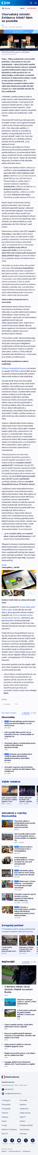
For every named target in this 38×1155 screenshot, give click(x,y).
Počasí (4, 1121)
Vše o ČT (5, 1134)
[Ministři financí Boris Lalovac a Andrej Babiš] (19, 40)
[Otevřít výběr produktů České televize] (35, 3)
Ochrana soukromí (14, 1151)
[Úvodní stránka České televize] (10, 1077)
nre (3, 25)
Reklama (23, 1104)
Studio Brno (24, 1109)
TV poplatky (6, 1109)
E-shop (4, 1125)
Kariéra (22, 1121)
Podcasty (5, 1117)
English (4, 1151)
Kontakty (23, 1134)
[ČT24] (6, 3)
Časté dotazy (24, 1129)
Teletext (5, 1113)
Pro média (23, 1100)
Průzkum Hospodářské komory (14, 368)
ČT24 (16, 704)
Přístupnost (26, 1151)
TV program (6, 1100)
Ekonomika (6, 704)
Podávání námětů (26, 1125)
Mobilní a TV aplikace (9, 1129)
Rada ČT (23, 1117)
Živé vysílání (6, 1104)
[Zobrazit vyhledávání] (31, 3)
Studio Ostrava (25, 1113)
